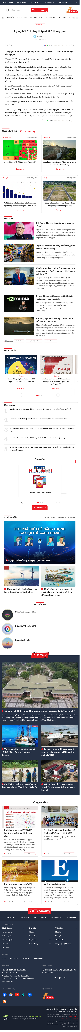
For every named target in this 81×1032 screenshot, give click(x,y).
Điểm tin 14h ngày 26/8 (25, 612)
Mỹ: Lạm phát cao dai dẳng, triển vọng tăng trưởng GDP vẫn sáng (55, 247)
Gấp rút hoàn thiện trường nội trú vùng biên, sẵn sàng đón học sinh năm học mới (58, 787)
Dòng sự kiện (40, 802)
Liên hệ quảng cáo (59, 977)
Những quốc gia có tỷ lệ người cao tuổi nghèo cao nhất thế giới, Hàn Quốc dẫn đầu (55, 381)
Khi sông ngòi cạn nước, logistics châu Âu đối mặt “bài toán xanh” (54, 320)
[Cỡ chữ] (10, 45)
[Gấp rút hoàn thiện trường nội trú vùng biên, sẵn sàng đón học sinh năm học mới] (59, 770)
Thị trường (62, 17)
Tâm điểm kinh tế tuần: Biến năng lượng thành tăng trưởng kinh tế (20, 590)
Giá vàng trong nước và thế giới (18, 884)
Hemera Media (35, 1016)
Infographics (62, 517)
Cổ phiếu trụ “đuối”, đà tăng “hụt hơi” (20, 162)
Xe (30, 2)
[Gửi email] (64, 45)
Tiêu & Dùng (21, 2)
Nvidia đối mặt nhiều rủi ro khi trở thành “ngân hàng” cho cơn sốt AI (54, 297)
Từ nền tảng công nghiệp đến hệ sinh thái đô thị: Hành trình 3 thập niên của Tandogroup (56, 592)
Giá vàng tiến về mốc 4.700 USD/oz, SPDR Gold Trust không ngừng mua (39, 437)
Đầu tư (19, 17)
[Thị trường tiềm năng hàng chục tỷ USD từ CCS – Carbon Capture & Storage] (20, 735)
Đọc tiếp (8, 219)
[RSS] (4, 1001)
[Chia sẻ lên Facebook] (57, 45)
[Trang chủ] (3, 18)
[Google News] (48, 45)
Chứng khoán (7, 2)
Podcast (53, 517)
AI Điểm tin (39, 604)
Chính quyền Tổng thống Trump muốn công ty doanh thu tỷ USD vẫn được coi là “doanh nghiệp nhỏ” (55, 271)
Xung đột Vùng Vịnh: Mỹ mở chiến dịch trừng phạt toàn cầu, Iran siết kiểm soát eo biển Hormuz (42, 448)
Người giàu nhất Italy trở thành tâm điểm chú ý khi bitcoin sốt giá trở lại (39, 418)
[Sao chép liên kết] (68, 45)
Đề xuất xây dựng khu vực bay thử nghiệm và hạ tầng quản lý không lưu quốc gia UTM (57, 752)
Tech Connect (49, 2)
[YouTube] (17, 994)
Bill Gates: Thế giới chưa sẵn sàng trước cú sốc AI (55, 224)
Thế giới (21, 376)
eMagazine (71, 517)
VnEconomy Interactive (54, 884)
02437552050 (49, 972)
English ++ (63, 2)
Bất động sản (47, 137)
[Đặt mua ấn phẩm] (72, 10)
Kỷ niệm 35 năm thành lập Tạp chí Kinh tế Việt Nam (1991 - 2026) (59, 831)
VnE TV (37, 2)
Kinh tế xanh (50, 17)
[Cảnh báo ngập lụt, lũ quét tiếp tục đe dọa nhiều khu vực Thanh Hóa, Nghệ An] (20, 770)
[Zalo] (30, 994)
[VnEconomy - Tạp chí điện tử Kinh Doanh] (39, 910)
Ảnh (4, 958)
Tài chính (28, 17)
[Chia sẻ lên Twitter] (61, 45)
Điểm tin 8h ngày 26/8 (25, 640)
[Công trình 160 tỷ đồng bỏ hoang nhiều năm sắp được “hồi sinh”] (40, 685)
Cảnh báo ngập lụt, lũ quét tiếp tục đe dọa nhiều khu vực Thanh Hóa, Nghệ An (20, 785)
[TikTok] (23, 994)
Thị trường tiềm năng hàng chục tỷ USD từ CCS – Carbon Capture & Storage (18, 752)
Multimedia (10, 517)
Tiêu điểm (10, 17)
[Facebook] (4, 994)
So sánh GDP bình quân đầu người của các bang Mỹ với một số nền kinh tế (40, 409)
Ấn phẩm (40, 459)
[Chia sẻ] (72, 45)
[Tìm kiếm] (8, 10)
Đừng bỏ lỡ (10, 351)
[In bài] (6, 45)
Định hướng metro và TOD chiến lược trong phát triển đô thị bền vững (18, 833)
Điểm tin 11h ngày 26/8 (25, 626)
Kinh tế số (38, 17)
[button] (37, 394)
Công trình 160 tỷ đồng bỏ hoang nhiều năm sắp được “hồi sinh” (39, 711)
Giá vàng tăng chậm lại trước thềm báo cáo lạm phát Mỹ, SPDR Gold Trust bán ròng (42, 429)
